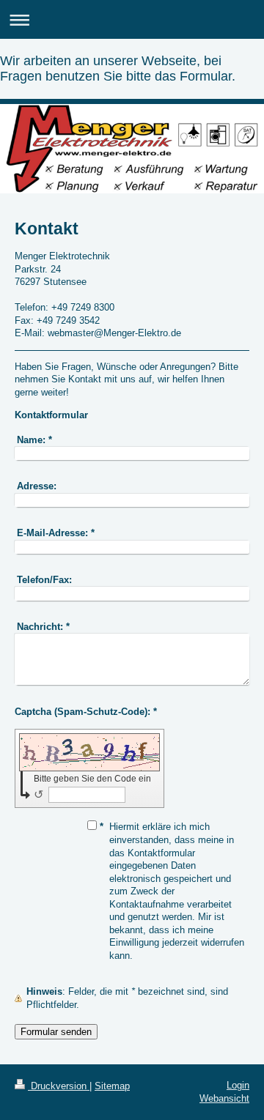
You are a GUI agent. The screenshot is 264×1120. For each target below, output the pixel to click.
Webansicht (224, 1098)
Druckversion (58, 1085)
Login (238, 1085)
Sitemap (112, 1085)
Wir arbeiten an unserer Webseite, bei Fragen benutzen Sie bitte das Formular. (117, 68)
